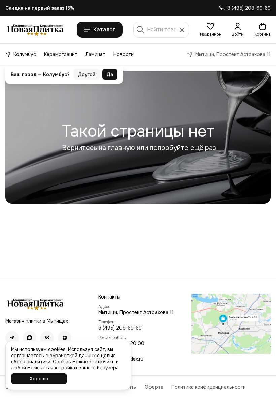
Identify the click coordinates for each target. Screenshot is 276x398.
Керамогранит (60, 54)
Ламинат (95, 54)
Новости (123, 54)
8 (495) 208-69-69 (120, 328)
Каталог (104, 29)
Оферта (154, 387)
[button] (210, 29)
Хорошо (39, 379)
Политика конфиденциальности (208, 387)
